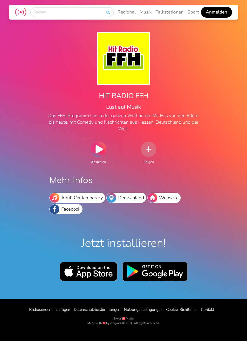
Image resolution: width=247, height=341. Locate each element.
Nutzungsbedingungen (143, 309)
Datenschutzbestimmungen (97, 309)
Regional (126, 12)
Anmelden (216, 12)
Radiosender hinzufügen (49, 309)
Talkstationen (170, 12)
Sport (193, 12)
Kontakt (207, 309)
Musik (146, 12)
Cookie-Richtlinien (182, 309)
